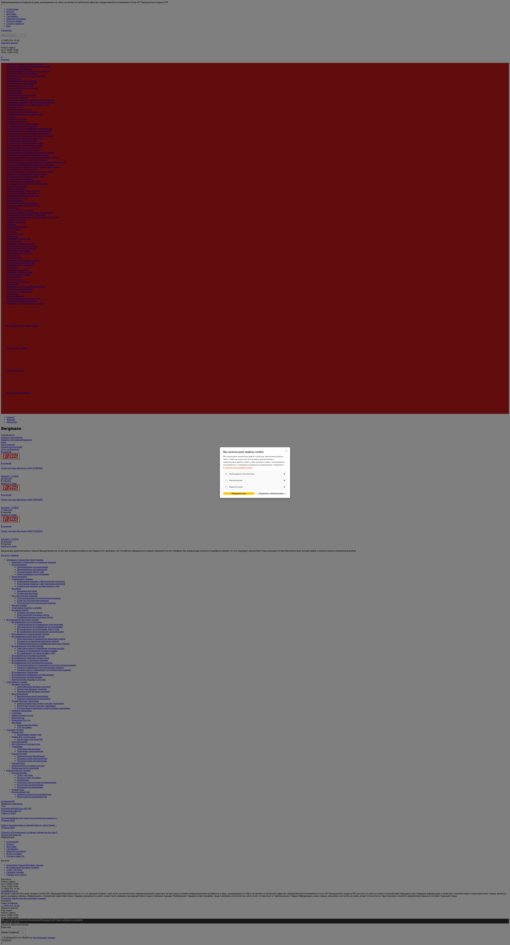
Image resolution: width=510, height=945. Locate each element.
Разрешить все (239, 493)
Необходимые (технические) (241, 474)
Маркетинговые (236, 487)
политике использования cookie (238, 468)
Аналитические (235, 480)
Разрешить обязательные (271, 493)
